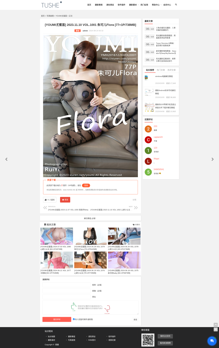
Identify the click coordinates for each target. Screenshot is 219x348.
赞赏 (66, 200)
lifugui (156, 159)
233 (155, 126)
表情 (135, 320)
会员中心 (167, 5)
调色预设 (110, 5)
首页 (89, 5)
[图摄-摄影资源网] (55, 6)
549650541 (159, 169)
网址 (94, 297)
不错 (155, 141)
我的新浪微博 (165, 343)
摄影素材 (133, 5)
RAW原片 (92, 340)
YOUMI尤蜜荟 (61, 16)
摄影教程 (99, 5)
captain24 (158, 137)
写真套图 (50, 16)
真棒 (155, 130)
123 (155, 148)
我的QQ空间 (165, 336)
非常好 (156, 152)
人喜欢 (51, 200)
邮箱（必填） (97, 291)
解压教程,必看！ (90, 218)
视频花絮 (112, 340)
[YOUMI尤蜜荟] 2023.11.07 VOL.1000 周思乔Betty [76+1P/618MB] (74, 208)
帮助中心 (156, 5)
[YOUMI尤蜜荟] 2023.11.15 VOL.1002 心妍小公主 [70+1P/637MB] (116, 208)
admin (85, 31)
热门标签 (144, 5)
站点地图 (51, 336)
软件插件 (121, 5)
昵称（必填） (97, 285)
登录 (86, 185)
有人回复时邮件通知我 (84, 319)
